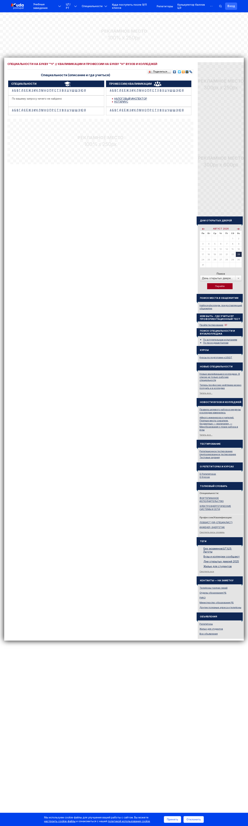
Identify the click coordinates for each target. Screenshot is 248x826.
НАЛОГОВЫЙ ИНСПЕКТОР (130, 98)
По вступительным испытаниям (220, 339)
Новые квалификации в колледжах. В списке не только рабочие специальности (220, 377)
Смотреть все (207, 571)
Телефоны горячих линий (213, 588)
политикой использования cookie (129, 821)
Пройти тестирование (211, 325)
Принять (172, 819)
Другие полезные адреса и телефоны (220, 607)
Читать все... (206, 393)
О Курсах (205, 477)
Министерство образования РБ (217, 602)
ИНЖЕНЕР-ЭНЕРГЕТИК (212, 527)
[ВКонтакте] (174, 70)
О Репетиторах (208, 474)
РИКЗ (203, 597)
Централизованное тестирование (218, 454)
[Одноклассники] (183, 70)
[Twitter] (179, 70)
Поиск (221, 273)
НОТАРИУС (121, 101)
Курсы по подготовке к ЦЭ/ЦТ (216, 357)
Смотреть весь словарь (212, 532)
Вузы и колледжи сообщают (222, 556)
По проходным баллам (215, 342)
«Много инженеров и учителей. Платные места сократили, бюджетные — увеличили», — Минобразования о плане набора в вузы (219, 423)
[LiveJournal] (191, 70)
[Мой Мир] (187, 70)
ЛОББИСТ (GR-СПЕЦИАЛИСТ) (216, 522)
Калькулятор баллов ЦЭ (191, 6)
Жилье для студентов (218, 566)
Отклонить (193, 819)
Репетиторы (165, 6)
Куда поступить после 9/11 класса (129, 6)
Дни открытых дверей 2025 (221, 561)
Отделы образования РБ (213, 592)
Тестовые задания (210, 457)
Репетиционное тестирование (216, 451)
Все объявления (209, 633)
